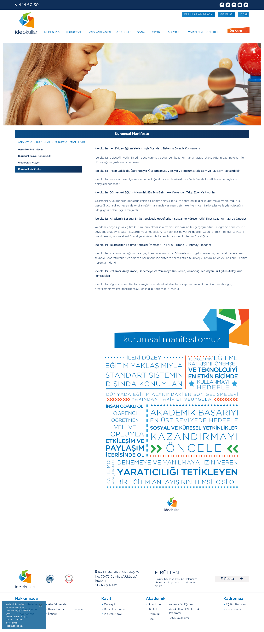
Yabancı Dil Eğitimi (181, 604)
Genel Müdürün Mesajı (30, 149)
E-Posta (232, 579)
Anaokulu (154, 604)
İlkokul (152, 609)
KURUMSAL (43, 142)
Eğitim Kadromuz (237, 604)
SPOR (156, 32)
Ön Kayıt (109, 604)
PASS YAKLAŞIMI (99, 32)
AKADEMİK (123, 32)
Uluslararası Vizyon (29, 163)
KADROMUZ (174, 32)
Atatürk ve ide (57, 604)
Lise (151, 619)
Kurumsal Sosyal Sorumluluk (34, 156)
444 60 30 (29, 5)
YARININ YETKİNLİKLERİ (204, 32)
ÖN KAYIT (236, 30)
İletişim (53, 614)
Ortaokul (154, 614)
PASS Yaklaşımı (179, 618)
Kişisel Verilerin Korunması (65, 609)
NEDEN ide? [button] (52, 32)
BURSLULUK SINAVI (198, 14)
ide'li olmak (233, 609)
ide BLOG (226, 14)
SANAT (142, 32)
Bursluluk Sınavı (114, 609)
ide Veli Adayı (113, 614)
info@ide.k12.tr (109, 585)
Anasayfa (25, 142)
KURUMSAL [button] (74, 32)
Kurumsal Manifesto (70, 142)
